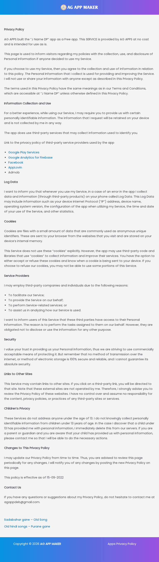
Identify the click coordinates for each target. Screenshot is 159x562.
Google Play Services (23, 152)
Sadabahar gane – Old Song (25, 520)
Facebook (15, 162)
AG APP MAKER (50, 544)
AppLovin (15, 167)
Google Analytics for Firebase (30, 157)
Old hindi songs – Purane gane (27, 526)
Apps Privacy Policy (122, 544)
